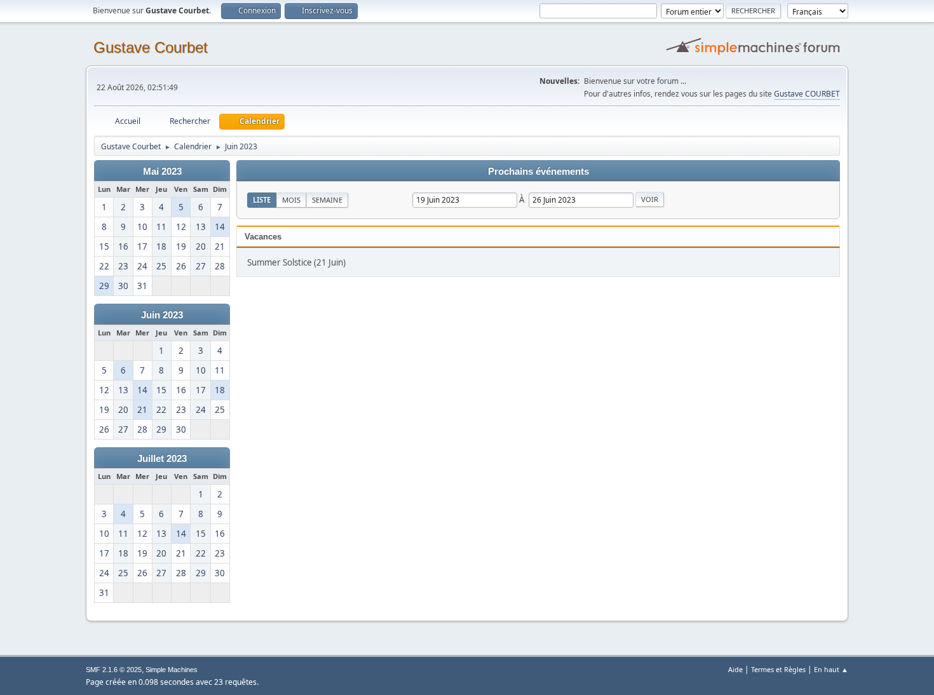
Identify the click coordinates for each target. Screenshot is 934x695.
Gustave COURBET (807, 93)
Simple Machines (172, 669)
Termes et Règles (778, 669)
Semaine (327, 200)
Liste (262, 200)
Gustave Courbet (150, 47)
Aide (735, 669)
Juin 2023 (162, 315)
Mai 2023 (162, 171)
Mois (291, 200)
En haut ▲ (831, 669)
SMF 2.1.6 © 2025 (114, 669)
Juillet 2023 (162, 459)
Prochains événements (538, 171)
